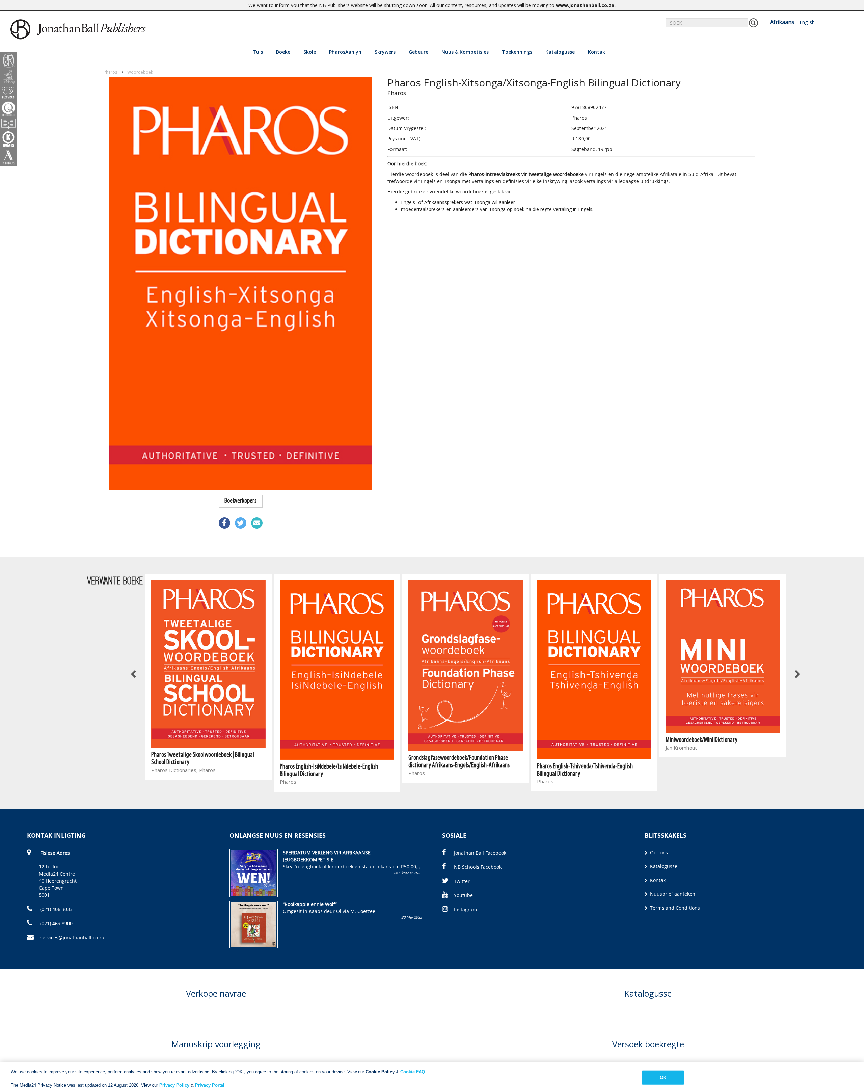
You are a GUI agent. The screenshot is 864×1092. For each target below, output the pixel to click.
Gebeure (418, 52)
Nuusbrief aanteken (672, 894)
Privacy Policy (174, 1085)
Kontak (596, 52)
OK (663, 1077)
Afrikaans (782, 22)
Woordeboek (140, 72)
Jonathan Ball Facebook (480, 853)
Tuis (258, 52)
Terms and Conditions (674, 908)
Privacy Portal (209, 1085)
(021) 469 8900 (56, 923)
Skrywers (385, 52)
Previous (134, 674)
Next (797, 674)
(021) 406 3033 (56, 909)
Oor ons (658, 852)
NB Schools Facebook (478, 867)
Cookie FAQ (412, 1071)
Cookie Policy (380, 1071)
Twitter (462, 881)
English (807, 22)
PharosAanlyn (345, 52)
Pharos (396, 93)
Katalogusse (560, 52)
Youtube (463, 895)
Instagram (465, 909)
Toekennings (517, 52)
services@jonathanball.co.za (72, 937)
